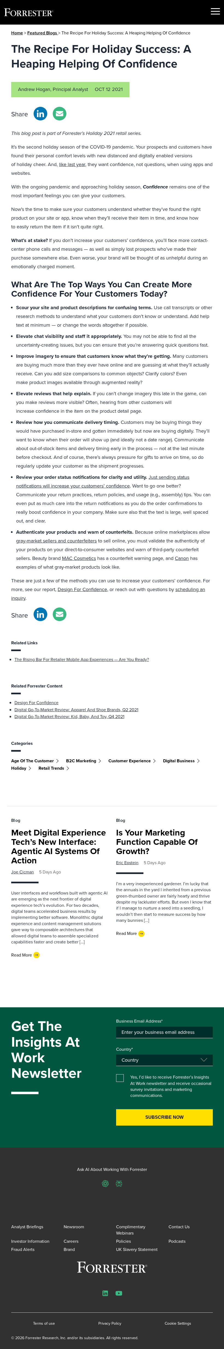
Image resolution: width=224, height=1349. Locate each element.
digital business (179, 761)
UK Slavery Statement (137, 1249)
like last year (72, 164)
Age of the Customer (32, 761)
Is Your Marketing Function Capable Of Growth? (157, 842)
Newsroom (74, 1227)
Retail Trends (51, 768)
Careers (71, 1241)
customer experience (129, 761)
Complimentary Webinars (130, 1230)
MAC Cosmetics (79, 558)
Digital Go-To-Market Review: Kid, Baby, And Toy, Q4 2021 (69, 716)
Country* (124, 1049)
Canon (182, 558)
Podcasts (177, 1241)
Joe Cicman (22, 872)
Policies (123, 1241)
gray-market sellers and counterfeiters (56, 540)
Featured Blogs (42, 33)
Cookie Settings (178, 1323)
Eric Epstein (127, 863)
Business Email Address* (139, 1021)
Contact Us (179, 1227)
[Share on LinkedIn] (40, 113)
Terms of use (44, 1323)
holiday (18, 768)
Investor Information (30, 1241)
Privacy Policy (109, 1323)
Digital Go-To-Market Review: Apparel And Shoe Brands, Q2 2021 (76, 710)
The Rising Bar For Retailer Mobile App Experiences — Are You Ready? (81, 659)
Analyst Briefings (27, 1227)
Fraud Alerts (22, 1249)
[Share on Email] (59, 113)
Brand (69, 1249)
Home (17, 33)
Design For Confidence (82, 589)
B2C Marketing (81, 761)
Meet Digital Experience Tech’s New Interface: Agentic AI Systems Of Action (58, 846)
